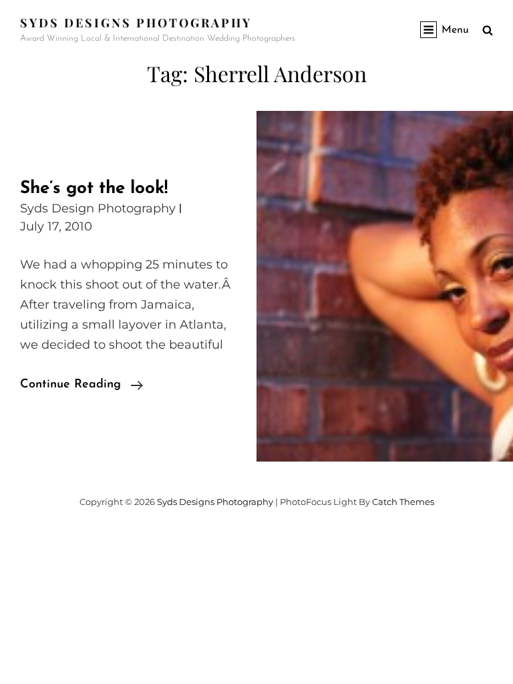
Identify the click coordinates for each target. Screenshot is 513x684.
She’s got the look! (94, 189)
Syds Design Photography (98, 208)
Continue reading (81, 386)
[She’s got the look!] (384, 286)
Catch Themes (403, 501)
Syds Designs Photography (136, 23)
